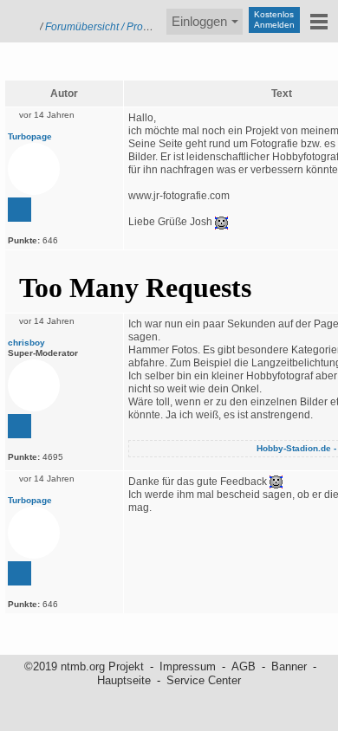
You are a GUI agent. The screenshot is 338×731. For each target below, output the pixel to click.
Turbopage (30, 136)
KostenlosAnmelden (274, 19)
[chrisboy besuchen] (34, 385)
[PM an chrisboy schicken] (19, 426)
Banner (289, 666)
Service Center (203, 680)
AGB (243, 666)
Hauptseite (124, 680)
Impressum (187, 666)
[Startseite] (17, 19)
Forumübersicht (82, 27)
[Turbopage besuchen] (34, 169)
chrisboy (26, 342)
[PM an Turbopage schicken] (19, 209)
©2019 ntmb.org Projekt (84, 666)
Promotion (151, 27)
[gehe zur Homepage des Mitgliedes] (69, 136)
